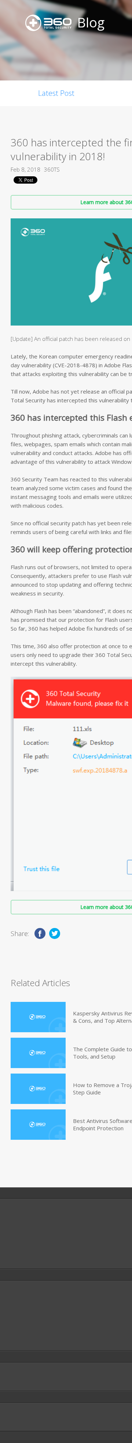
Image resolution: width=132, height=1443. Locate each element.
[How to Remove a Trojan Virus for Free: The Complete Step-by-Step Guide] (38, 1089)
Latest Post (56, 93)
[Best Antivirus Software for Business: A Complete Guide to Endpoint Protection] (38, 1124)
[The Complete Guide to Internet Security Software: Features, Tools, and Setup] (38, 1053)
